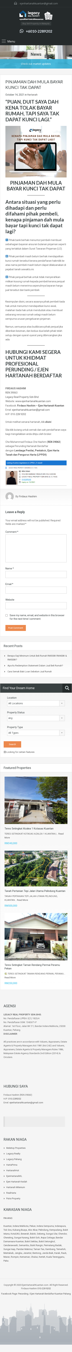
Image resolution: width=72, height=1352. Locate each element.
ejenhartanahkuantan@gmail (28, 409)
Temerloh (61, 1249)
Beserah (25, 1233)
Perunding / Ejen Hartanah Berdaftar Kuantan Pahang (44, 1293)
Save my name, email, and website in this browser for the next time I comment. (37, 617)
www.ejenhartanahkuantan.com (33, 401)
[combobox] (36, 703)
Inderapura (60, 1226)
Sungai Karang (21, 1237)
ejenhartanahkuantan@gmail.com (39, 3)
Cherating (8, 1237)
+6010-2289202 (39, 31)
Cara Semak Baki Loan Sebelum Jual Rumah (30, 671)
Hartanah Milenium (15, 1187)
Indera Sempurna (45, 1226)
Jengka (18, 1253)
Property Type (15, 727)
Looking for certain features (20, 752)
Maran (6, 1257)
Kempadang (55, 1230)
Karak (57, 1253)
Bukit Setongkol (47, 1241)
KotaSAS (15, 1233)
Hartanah (32, 94)
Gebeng (41, 1233)
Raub (63, 1253)
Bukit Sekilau (31, 1241)
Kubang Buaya (20, 1230)
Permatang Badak (53, 1245)
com (47, 409)
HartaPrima (11, 1164)
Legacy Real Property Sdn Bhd (22, 397)
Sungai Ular (51, 1233)
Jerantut (27, 1253)
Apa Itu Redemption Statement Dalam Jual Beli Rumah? (35, 665)
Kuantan (7, 1226)
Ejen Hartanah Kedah (16, 1181)
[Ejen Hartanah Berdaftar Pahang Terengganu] (36, 16)
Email (9, 584)
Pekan (33, 1226)
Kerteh (42, 1257)
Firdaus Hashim (28, 496)
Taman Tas (39, 1249)
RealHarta (11, 1193)
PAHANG (7, 1218)
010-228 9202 (18, 414)
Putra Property (13, 1198)
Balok (33, 1233)
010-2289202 (14, 1098)
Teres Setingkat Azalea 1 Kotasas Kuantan (29, 828)
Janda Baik (47, 1253)
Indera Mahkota (20, 1226)
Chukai (34, 1257)
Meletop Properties (16, 1148)
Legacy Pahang (14, 1159)
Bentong (37, 1253)
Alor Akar (32, 1230)
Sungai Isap (9, 1249)
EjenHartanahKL (14, 1176)
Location (12, 697)
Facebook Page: (9, 1293)
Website (9, 599)
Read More (22, 900)
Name (9, 568)
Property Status (16, 712)
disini (48, 422)
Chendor (62, 1233)
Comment (11, 531)
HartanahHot (12, 1170)
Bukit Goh (35, 1237)
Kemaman (25, 1257)
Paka (5, 1260)
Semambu (24, 1245)
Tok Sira (7, 1230)
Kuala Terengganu (55, 1257)
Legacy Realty (13, 1153)
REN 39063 (11, 392)
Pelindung (43, 1230)
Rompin (15, 1257)
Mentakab (8, 1253)
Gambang (50, 1249)
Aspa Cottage (48, 1237)
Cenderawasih (10, 1245)
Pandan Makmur (24, 1249)
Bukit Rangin (36, 1245)
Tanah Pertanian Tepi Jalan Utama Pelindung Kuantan (35, 891)
